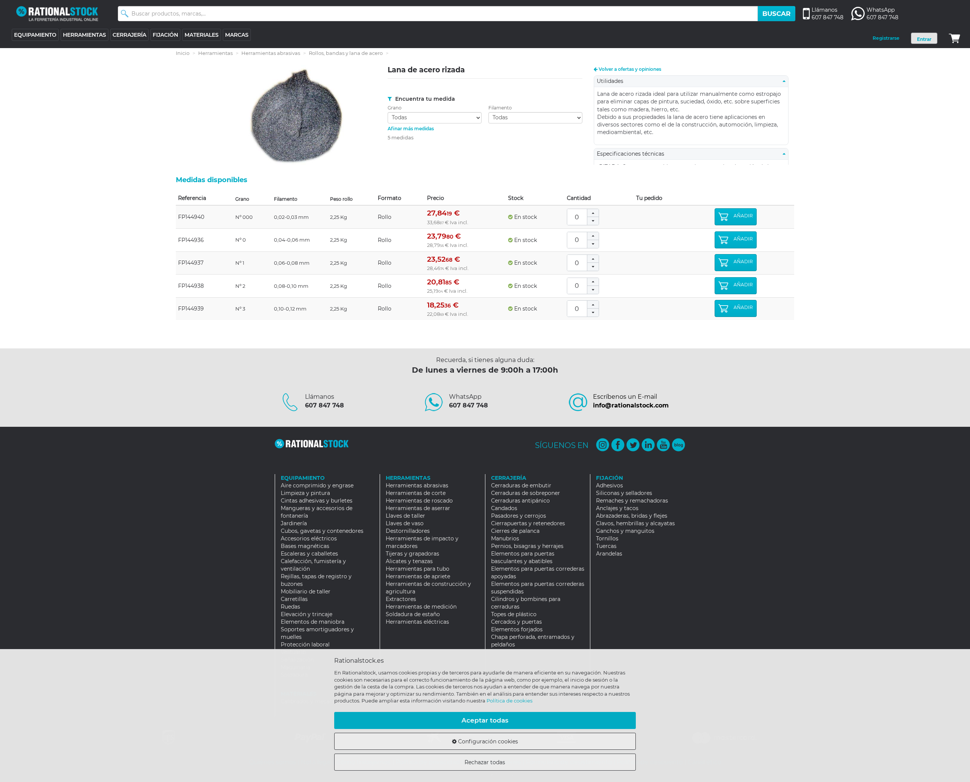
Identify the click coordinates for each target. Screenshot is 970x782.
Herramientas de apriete (418, 576)
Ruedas (290, 606)
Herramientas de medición (421, 606)
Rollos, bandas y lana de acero (346, 53)
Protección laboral (305, 644)
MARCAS (237, 34)
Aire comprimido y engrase (317, 485)
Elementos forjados (517, 629)
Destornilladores (408, 531)
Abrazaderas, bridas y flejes (631, 515)
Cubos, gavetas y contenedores (322, 531)
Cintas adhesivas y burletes (316, 500)
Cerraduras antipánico (520, 500)
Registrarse (886, 38)
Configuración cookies (487, 741)
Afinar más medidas (411, 128)
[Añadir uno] (593, 213)
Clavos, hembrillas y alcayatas (635, 523)
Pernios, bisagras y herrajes (527, 546)
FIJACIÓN (165, 34)
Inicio (182, 53)
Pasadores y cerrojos (518, 515)
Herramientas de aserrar (418, 508)
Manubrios (505, 538)
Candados (504, 508)
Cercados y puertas (516, 621)
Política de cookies (509, 701)
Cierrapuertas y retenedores (528, 523)
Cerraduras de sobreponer (525, 493)
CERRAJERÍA (129, 34)
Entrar (924, 39)
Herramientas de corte (416, 493)
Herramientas (215, 53)
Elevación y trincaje (306, 614)
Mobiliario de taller (305, 591)
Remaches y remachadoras (632, 500)
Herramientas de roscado (419, 500)
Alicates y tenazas (409, 561)
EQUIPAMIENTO (35, 34)
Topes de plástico (514, 614)
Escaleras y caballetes (309, 553)
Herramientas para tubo (417, 568)
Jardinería (294, 523)
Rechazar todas (485, 762)
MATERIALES (202, 34)
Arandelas (609, 553)
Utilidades (612, 81)
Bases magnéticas (305, 546)
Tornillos (607, 538)
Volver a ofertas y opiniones (629, 69)
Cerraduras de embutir (521, 485)
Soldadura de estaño (413, 614)
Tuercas (606, 546)
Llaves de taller (405, 515)
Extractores (401, 599)
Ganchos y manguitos (625, 531)
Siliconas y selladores (624, 493)
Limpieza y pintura (305, 493)
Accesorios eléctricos (309, 538)
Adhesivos (609, 485)
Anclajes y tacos (617, 508)
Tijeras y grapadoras (412, 553)
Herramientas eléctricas (417, 621)
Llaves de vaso (405, 523)
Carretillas (294, 599)
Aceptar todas (485, 720)
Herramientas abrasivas (270, 53)
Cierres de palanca (515, 531)
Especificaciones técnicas (633, 153)
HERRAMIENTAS (84, 34)
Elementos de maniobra (312, 621)
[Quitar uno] (593, 221)
